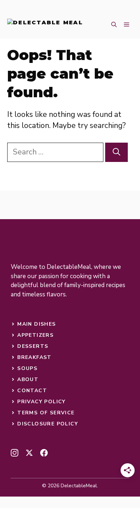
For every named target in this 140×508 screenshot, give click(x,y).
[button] (114, 25)
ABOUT (27, 379)
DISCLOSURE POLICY (47, 423)
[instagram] (14, 453)
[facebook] (44, 453)
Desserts (32, 346)
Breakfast (34, 357)
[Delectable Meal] (45, 25)
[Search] (116, 152)
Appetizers (35, 335)
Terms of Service (45, 412)
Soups (27, 368)
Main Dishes (36, 324)
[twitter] (29, 453)
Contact (32, 390)
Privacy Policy (41, 401)
